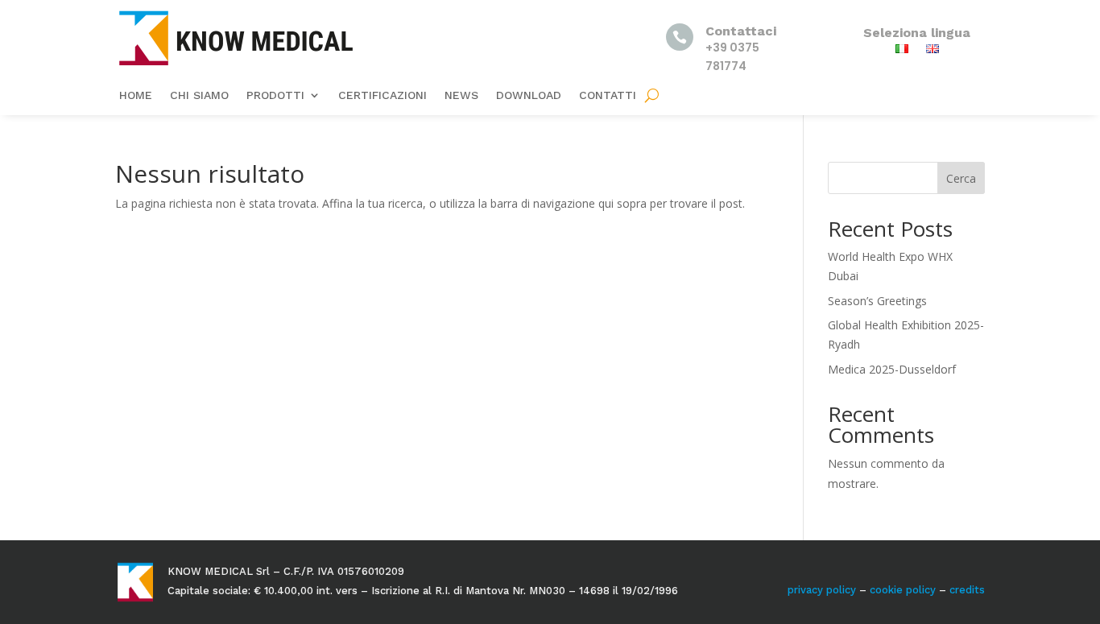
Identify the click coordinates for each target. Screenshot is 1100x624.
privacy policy (822, 590)
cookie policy (903, 590)
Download (528, 95)
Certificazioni (382, 95)
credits (967, 590)
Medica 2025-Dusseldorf (892, 369)
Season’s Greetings (877, 300)
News (461, 95)
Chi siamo (199, 95)
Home (135, 95)
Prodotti (275, 95)
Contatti (607, 95)
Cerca (961, 178)
